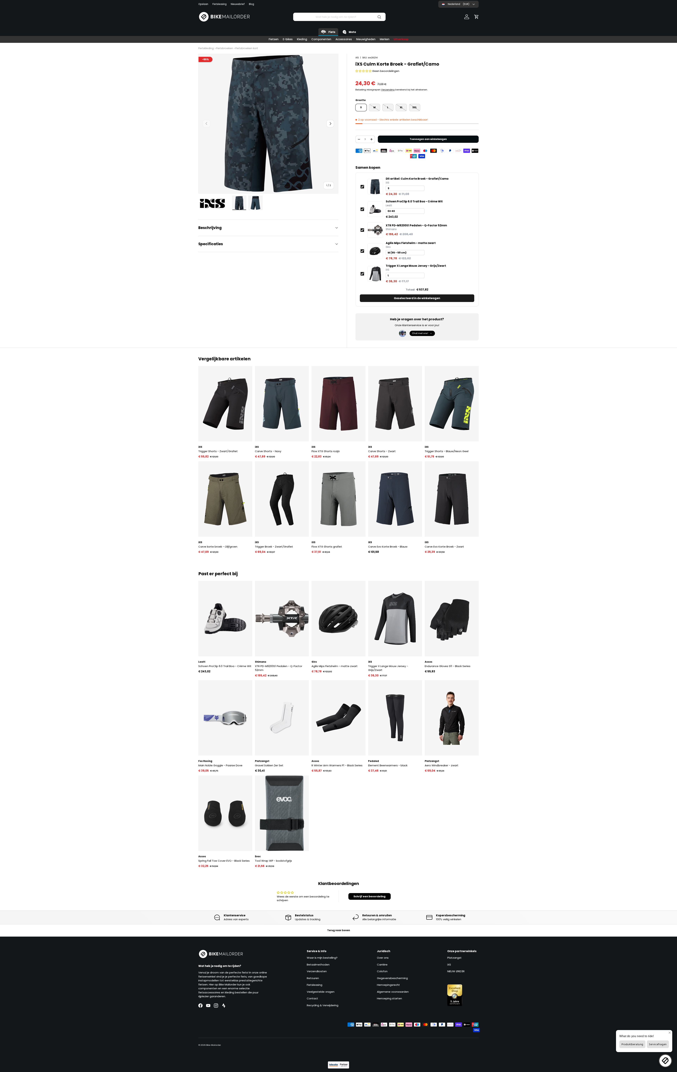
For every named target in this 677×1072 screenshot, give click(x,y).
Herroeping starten (389, 998)
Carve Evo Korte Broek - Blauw (387, 546)
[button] (476, 17)
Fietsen (274, 39)
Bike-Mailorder (213, 1045)
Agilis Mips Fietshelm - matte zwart (411, 243)
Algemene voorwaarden (393, 992)
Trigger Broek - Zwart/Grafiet (274, 546)
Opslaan (203, 4)
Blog (251, 4)
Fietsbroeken (224, 48)
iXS (357, 57)
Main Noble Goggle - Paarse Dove (220, 765)
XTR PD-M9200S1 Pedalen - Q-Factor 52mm (416, 225)
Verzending (388, 89)
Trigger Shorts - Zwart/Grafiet (218, 451)
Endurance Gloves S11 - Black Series (447, 666)
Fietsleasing (219, 4)
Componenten (321, 39)
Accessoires (344, 39)
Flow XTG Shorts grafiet (327, 546)
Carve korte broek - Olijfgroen (217, 546)
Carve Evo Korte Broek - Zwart (444, 546)
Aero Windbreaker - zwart (441, 765)
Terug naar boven (338, 930)
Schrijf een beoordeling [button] (369, 896)
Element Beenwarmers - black (387, 765)
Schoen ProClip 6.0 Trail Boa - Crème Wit (414, 201)
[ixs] (214, 203)
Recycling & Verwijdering (322, 1005)
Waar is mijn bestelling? (322, 958)
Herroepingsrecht (388, 985)
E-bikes (288, 39)
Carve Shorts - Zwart (382, 451)
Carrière (382, 964)
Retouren (313, 978)
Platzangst (454, 958)
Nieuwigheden (366, 39)
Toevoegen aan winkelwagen (428, 139)
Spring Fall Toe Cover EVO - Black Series (224, 861)
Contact (312, 998)
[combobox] (339, 17)
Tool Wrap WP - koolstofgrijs (273, 861)
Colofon (382, 971)
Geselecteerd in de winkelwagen (417, 298)
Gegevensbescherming (392, 978)
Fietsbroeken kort (246, 48)
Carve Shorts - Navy (268, 451)
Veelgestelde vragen (320, 992)
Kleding (302, 39)
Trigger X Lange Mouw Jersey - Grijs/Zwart (416, 266)
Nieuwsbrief (238, 4)
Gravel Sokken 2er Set (269, 765)
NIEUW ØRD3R (456, 971)
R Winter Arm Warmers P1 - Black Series (337, 765)
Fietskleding (206, 48)
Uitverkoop (401, 39)
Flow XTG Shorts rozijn (326, 451)
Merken (384, 39)
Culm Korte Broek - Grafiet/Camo (417, 179)
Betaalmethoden (318, 964)
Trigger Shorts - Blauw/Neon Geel (446, 451)
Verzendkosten (317, 971)
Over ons (383, 958)
